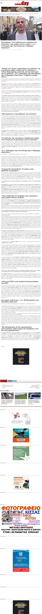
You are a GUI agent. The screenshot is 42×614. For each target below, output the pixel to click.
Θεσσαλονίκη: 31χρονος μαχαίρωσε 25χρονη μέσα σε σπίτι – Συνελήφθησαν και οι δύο (34, 402)
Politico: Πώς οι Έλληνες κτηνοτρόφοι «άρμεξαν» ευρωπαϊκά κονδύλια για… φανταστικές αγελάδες (20, 402)
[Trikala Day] (21, 3)
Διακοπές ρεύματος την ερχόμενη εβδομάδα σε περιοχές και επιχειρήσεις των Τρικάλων (34, 386)
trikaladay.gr (2, 13)
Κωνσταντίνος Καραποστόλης (6, 49)
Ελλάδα (6, 13)
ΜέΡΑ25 (36, 80)
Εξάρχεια (23, 303)
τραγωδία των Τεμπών (7, 88)
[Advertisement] (21, 58)
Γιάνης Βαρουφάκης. (7, 93)
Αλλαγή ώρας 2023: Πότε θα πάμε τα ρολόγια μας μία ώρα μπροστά (7, 386)
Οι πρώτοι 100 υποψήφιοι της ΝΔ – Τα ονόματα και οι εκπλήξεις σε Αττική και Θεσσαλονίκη (7, 402)
